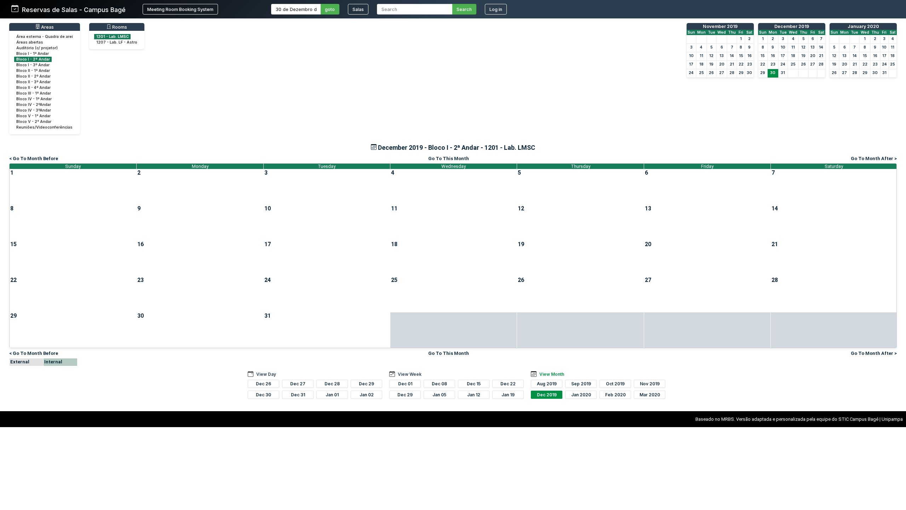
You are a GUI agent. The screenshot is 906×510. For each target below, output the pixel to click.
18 (701, 64)
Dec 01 (405, 383)
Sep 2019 (581, 383)
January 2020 (863, 26)
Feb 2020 (615, 394)
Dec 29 (366, 383)
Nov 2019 (650, 383)
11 (701, 55)
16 (749, 55)
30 (749, 72)
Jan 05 (439, 394)
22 (741, 64)
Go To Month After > (874, 158)
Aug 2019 (547, 383)
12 (711, 55)
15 (741, 55)
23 (749, 64)
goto (330, 9)
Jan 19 (508, 394)
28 (731, 72)
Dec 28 (332, 383)
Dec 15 (474, 383)
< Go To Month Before (33, 158)
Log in (495, 9)
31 (783, 72)
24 (691, 72)
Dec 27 (297, 383)
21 (732, 64)
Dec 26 (263, 383)
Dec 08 (439, 383)
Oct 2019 (615, 383)
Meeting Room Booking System (180, 9)
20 (721, 64)
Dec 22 (508, 383)
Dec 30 (263, 394)
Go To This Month (448, 158)
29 (741, 72)
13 (721, 55)
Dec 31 (298, 394)
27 (721, 72)
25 (701, 72)
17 (691, 64)
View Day (266, 374)
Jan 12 (473, 394)
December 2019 (791, 26)
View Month (551, 374)
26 (711, 72)
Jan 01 (332, 394)
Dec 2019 (547, 394)
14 (732, 55)
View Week (410, 374)
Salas (358, 9)
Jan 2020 (581, 394)
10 (691, 55)
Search (464, 9)
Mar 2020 (650, 394)
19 (711, 64)
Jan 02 (367, 394)
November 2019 (720, 26)
